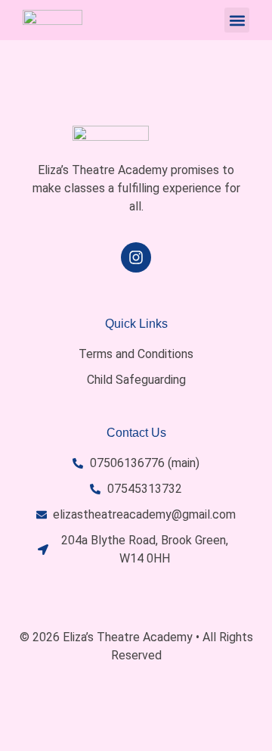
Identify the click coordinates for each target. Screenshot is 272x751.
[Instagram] (136, 257)
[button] (236, 20)
